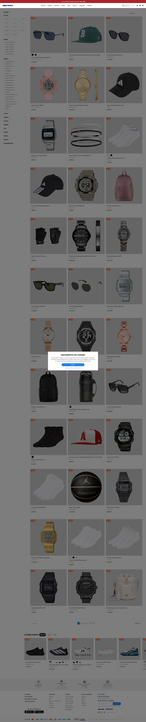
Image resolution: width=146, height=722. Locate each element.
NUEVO (50, 5)
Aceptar (73, 364)
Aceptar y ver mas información (73, 367)
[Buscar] (123, 5)
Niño (69, 5)
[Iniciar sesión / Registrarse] (137, 5)
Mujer (63, 5)
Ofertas (89, 5)
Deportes (82, 5)
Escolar (43, 5)
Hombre (56, 5)
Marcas (75, 5)
